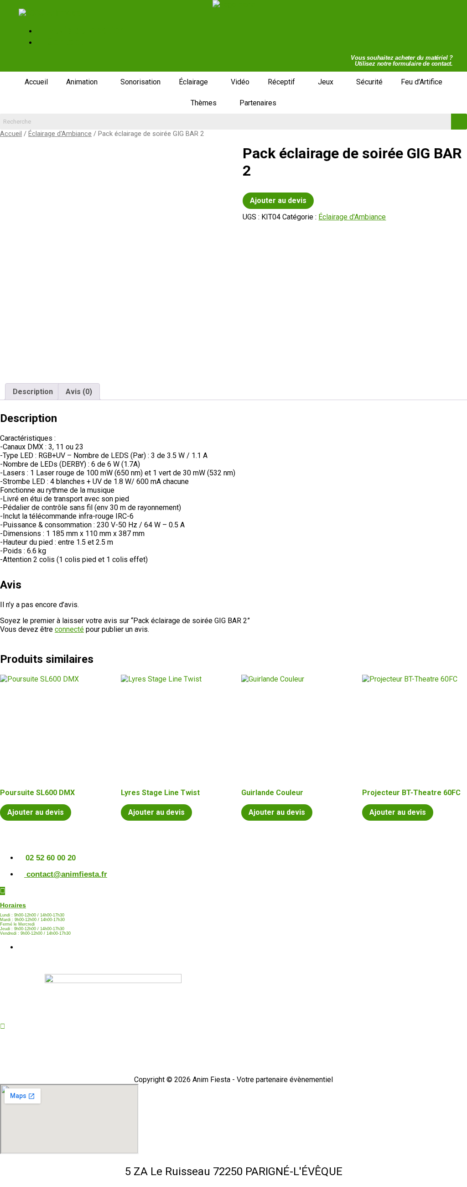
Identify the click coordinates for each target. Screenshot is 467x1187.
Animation (82, 82)
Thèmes (204, 103)
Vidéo (240, 82)
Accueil (36, 82)
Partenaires (257, 103)
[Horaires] (2, 891)
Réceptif (281, 82)
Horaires (13, 905)
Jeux (325, 82)
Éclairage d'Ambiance (60, 134)
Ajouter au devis (278, 200)
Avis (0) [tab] (79, 391)
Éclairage (193, 82)
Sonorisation (140, 82)
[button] (84, 82)
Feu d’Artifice (421, 82)
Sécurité (369, 82)
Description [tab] (33, 391)
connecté (69, 629)
